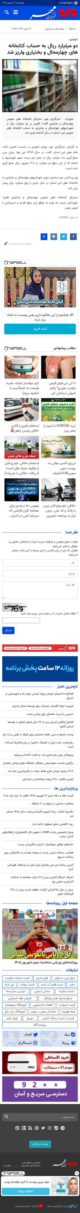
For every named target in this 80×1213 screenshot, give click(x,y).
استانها (72, 29)
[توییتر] (43, 1128)
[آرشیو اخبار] (23, 1128)
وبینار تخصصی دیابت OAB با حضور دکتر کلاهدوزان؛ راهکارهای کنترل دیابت (38, 834)
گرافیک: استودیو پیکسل (26, 1206)
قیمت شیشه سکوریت (17, 978)
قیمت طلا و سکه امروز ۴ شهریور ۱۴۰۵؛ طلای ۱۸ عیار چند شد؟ (38, 796)
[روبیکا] (37, 1128)
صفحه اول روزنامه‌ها (62, 903)
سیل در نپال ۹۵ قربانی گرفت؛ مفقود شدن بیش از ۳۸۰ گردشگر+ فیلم (41, 892)
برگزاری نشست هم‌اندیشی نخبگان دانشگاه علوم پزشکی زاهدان (38, 763)
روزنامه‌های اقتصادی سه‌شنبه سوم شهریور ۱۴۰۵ (45, 962)
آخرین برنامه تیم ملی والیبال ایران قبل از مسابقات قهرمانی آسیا (40, 867)
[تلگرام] (63, 1128)
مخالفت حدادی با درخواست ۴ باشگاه (52, 804)
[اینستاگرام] (49, 1128)
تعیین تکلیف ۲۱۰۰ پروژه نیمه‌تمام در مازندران (47, 779)
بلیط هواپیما (69, 1011)
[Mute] (15, 303)
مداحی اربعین (42, 991)
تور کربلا (9, 985)
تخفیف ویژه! (25, 1191)
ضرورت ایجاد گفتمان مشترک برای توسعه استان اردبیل (42, 706)
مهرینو (30, 1018)
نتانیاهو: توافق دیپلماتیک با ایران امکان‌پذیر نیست (45, 844)
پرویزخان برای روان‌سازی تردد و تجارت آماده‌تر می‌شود (43, 755)
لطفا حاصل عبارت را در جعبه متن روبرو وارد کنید (49, 614)
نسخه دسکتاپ (40, 1144)
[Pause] (8, 303)
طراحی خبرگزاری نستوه (59, 1206)
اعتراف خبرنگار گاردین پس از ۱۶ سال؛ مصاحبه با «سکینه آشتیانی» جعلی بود (42, 879)
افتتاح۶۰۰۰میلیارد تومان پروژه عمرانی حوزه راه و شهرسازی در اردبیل (39, 696)
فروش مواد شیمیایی (19, 998)
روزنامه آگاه (40, 1025)
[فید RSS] (30, 1128)
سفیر (72, 985)
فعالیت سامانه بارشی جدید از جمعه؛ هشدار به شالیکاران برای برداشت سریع (38, 855)
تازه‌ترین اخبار (67, 687)
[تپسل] (6, 262)
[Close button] (76, 1173)
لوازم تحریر (42, 978)
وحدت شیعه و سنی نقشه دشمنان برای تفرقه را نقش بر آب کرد (37, 734)
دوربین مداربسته (15, 991)
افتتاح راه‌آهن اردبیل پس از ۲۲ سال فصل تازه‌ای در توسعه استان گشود (40, 724)
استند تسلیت (66, 991)
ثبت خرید (40, 329)
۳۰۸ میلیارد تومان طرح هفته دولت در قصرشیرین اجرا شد (40, 771)
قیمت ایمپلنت (67, 1005)
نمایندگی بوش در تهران (43, 1011)
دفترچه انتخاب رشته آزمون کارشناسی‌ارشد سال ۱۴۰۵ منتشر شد (39, 814)
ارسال (8, 630)
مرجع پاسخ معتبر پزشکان (58, 998)
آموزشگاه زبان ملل (14, 1011)
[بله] (56, 1128)
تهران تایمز (12, 1018)
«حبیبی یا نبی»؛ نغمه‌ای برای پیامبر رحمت (50, 714)
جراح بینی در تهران (64, 978)
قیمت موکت (27, 985)
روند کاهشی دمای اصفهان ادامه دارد (52, 824)
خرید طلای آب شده (52, 985)
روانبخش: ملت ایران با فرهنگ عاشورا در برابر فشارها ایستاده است (39, 744)
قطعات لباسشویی (43, 1005)
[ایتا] (17, 1128)
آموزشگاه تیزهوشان (15, 1005)
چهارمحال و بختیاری (54, 29)
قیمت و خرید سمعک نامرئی (58, 1018)
